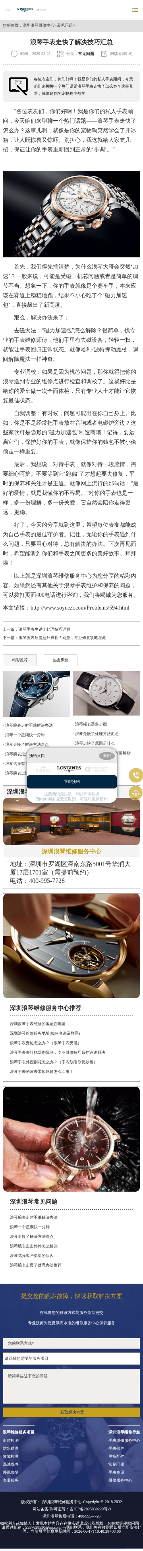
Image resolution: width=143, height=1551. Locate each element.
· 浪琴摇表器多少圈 (90, 724)
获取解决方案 (72, 1412)
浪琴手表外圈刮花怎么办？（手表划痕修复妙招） (53, 1062)
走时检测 (11, 1441)
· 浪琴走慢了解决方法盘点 (26, 744)
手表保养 (116, 1449)
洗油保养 (11, 1465)
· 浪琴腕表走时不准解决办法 (28, 725)
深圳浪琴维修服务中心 (64, 576)
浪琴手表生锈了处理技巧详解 (44, 629)
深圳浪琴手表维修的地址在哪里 (38, 1024)
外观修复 (11, 1473)
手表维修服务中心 (124, 1441)
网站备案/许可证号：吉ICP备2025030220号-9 (72, 1509)
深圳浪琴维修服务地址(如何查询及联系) (45, 1033)
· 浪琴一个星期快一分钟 (24, 735)
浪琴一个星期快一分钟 (30, 1227)
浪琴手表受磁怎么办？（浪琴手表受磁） (45, 1043)
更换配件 (116, 1457)
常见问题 (65, 25)
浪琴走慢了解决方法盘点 (32, 1236)
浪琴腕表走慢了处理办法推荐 (36, 1265)
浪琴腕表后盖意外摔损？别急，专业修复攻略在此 (62, 637)
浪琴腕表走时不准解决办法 (34, 1217)
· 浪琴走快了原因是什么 (94, 743)
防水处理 (11, 1449)
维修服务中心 (120, 1480)
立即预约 (72, 781)
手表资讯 (116, 1473)
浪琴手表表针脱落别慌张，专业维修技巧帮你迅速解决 (57, 1052)
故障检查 (11, 1457)
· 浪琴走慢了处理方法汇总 (96, 733)
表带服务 (11, 1480)
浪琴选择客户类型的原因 (32, 1255)
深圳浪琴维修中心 (38, 25)
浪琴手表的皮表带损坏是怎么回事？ (41, 1071)
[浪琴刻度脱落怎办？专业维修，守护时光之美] (106, 693)
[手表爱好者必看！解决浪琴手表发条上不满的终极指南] (36, 694)
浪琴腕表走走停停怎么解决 (34, 1246)
